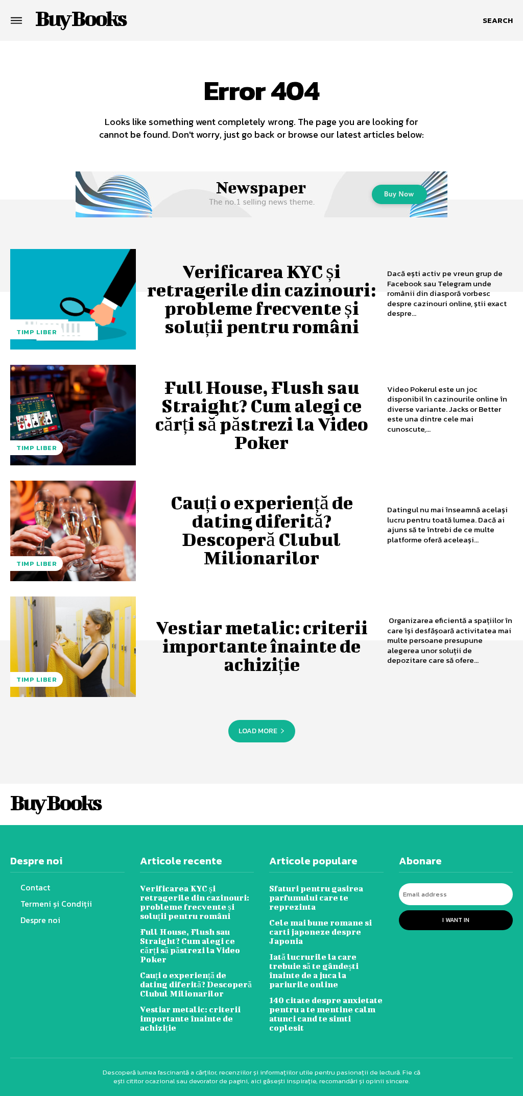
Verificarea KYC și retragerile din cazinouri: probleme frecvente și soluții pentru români (261, 298)
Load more (258, 731)
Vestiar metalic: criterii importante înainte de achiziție (262, 645)
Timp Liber (36, 332)
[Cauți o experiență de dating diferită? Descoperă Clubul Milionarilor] (73, 531)
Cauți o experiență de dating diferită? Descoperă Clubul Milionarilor (262, 529)
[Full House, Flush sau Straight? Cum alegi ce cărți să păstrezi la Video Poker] (73, 415)
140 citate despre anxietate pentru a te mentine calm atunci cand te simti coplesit (326, 1013)
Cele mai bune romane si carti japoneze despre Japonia (320, 931)
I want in (455, 920)
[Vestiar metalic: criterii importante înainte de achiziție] (73, 646)
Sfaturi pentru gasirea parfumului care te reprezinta (316, 897)
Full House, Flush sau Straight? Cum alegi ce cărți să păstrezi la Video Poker (261, 414)
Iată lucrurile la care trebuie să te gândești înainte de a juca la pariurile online (314, 970)
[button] (498, 20)
